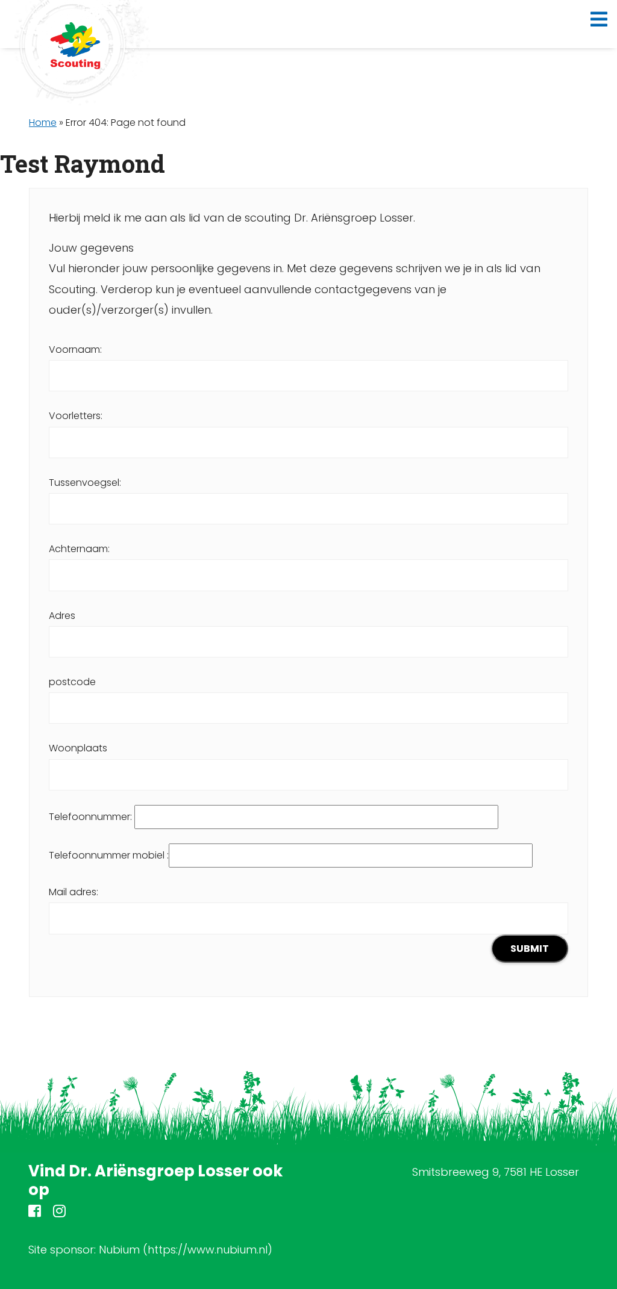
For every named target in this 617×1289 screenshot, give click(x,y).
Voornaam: (75, 349)
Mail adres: (73, 892)
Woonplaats (78, 748)
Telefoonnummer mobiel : (109, 855)
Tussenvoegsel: (85, 482)
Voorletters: (75, 416)
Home (43, 122)
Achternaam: (79, 549)
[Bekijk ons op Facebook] (34, 1213)
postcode (72, 682)
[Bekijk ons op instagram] (59, 1213)
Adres (62, 616)
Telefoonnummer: (91, 817)
